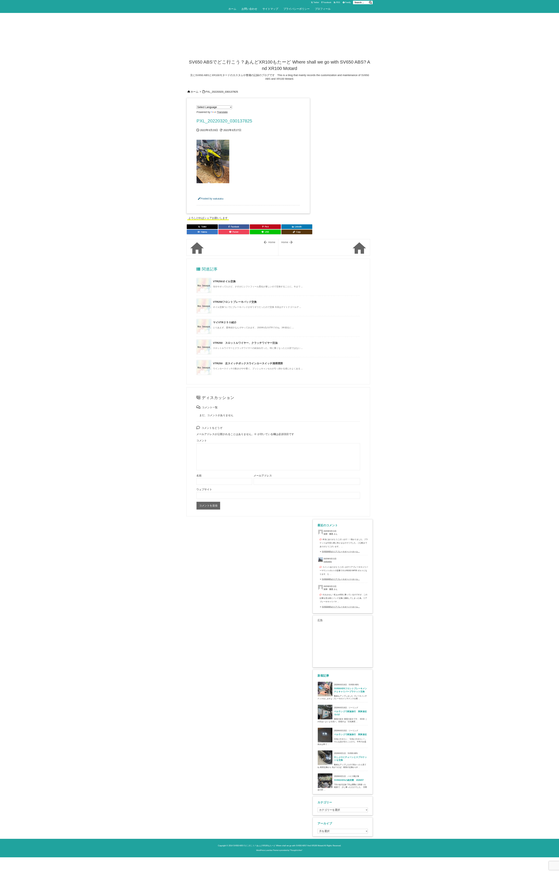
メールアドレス (263, 475)
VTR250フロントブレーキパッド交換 (235, 301)
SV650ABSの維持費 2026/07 (349, 780)
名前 (199, 475)
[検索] (370, 2)
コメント (201, 440)
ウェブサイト (204, 489)
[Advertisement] (279, 37)
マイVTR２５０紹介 (225, 322)
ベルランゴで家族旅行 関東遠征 (350, 734)
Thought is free (296, 850)
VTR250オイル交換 (224, 281)
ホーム (194, 91)
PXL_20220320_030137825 (221, 91)
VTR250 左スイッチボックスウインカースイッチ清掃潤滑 (248, 363)
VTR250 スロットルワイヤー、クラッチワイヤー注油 (245, 342)
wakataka (218, 198)
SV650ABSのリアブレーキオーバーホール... (341, 552)
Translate (222, 112)
